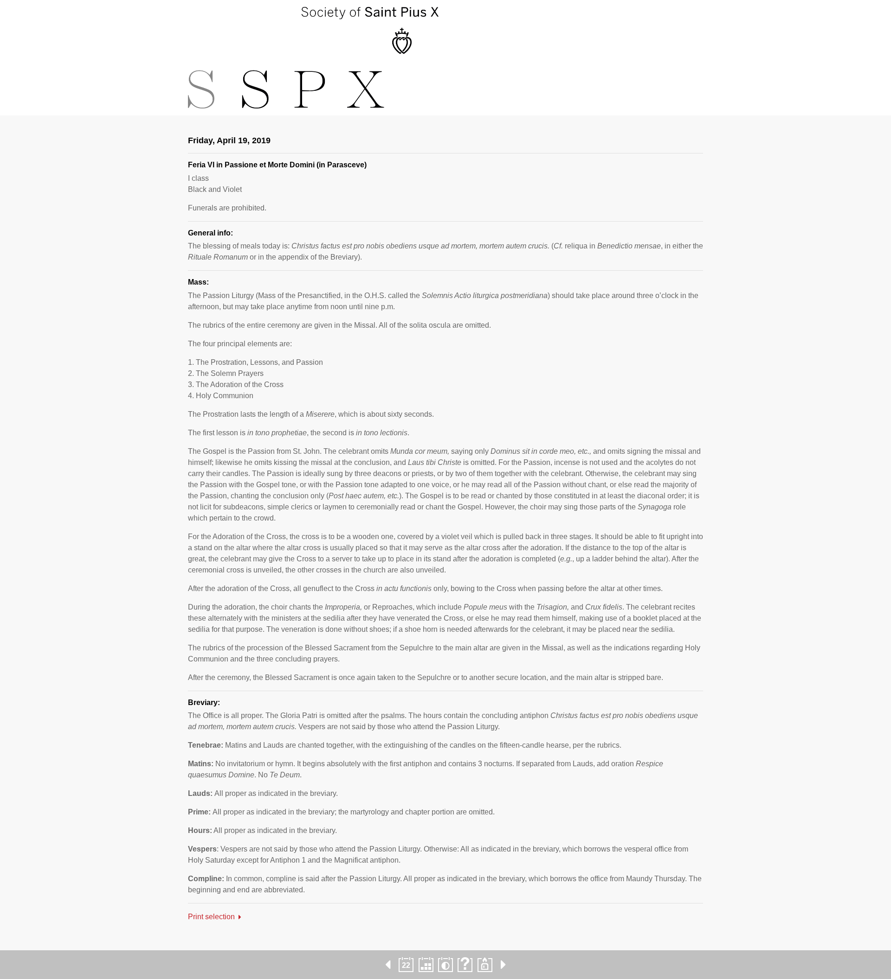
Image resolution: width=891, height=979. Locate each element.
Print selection (211, 917)
